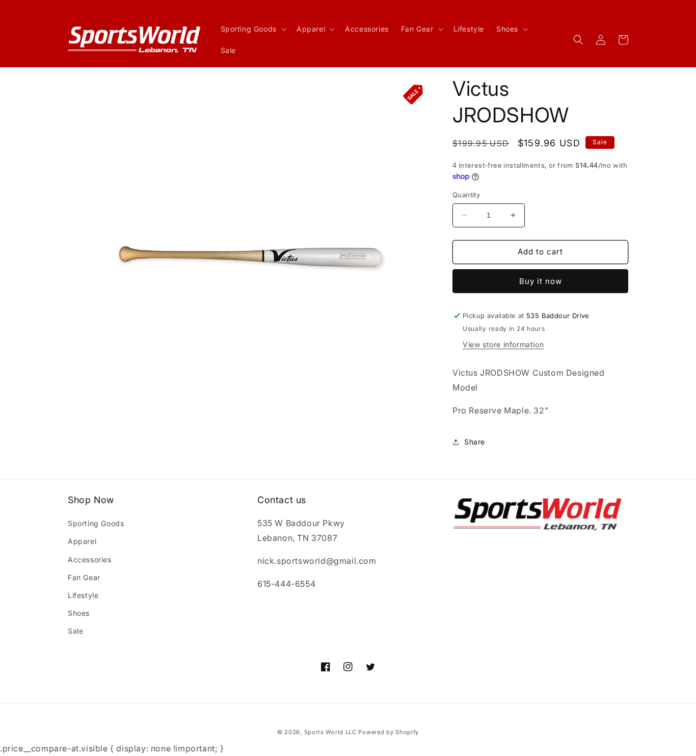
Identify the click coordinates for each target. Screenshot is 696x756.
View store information (503, 344)
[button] (252, 29)
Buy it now (540, 281)
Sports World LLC (330, 732)
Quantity (466, 195)
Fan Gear (84, 577)
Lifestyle (83, 595)
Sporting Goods (96, 523)
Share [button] (474, 441)
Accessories (90, 559)
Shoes (79, 613)
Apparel (82, 541)
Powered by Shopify (388, 732)
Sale (75, 631)
